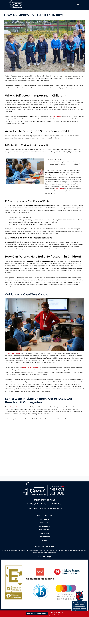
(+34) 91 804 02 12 (57, 613)
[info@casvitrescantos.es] (49, 615)
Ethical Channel (44, 537)
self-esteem (57, 117)
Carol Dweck (59, 188)
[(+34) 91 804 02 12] (49, 613)
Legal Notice (44, 533)
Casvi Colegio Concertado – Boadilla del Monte (45, 508)
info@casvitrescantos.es (59, 615)
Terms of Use (44, 523)
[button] (78, 4)
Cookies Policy (44, 530)
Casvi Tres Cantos (13, 353)
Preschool (13, 407)
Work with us (44, 519)
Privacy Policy (44, 526)
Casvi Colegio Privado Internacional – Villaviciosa (44, 504)
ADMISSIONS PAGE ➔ (44, 557)
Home (44, 540)
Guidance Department (30, 368)
